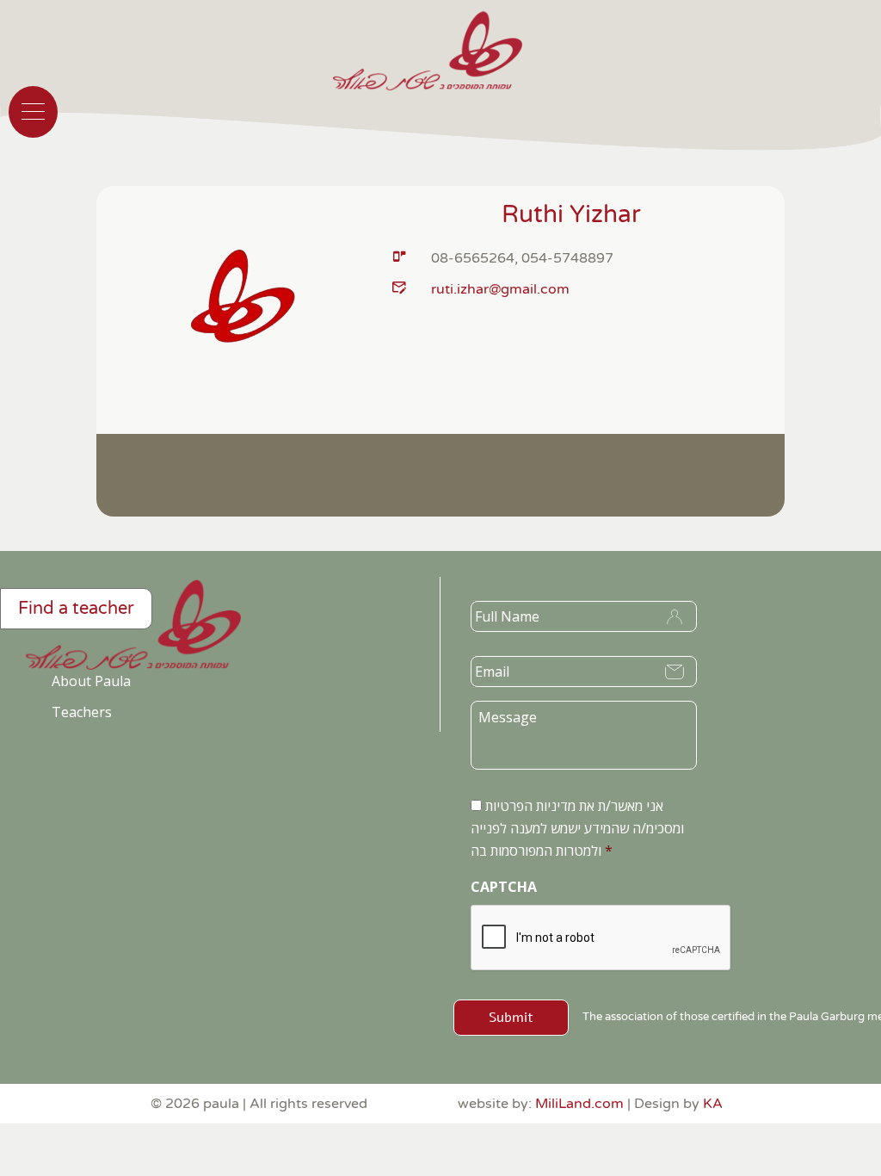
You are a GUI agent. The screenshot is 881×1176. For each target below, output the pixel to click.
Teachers (82, 712)
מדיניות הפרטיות (530, 805)
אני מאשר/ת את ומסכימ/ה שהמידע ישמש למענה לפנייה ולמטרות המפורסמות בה (577, 828)
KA (713, 1103)
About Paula (91, 681)
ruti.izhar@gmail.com (500, 289)
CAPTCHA (504, 887)
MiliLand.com (579, 1103)
